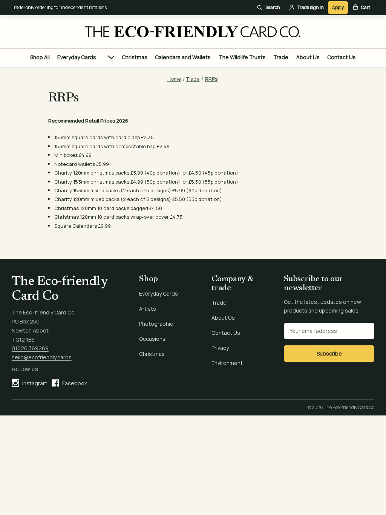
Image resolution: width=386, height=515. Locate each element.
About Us (308, 57)
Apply (338, 7)
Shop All (40, 57)
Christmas (134, 57)
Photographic (156, 323)
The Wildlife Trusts (242, 57)
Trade (280, 57)
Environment (227, 362)
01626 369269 (30, 348)
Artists (147, 308)
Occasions (152, 338)
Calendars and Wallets (183, 57)
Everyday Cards (76, 57)
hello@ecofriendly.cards (42, 357)
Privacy (220, 347)
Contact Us (341, 57)
